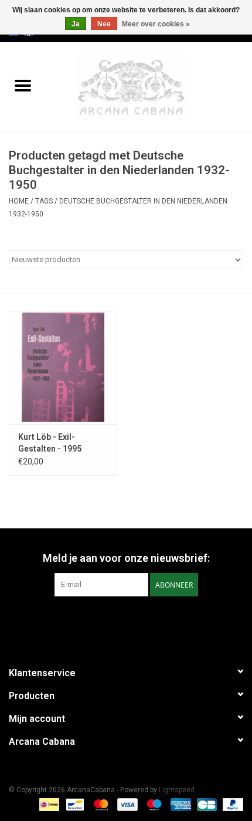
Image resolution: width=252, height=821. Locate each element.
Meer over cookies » (156, 24)
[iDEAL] (48, 804)
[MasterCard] (100, 804)
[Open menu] (23, 85)
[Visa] (126, 804)
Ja (75, 24)
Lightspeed (177, 790)
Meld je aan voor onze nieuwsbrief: (126, 558)
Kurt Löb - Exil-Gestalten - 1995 (49, 442)
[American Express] (179, 804)
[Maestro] (152, 804)
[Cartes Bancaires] (206, 804)
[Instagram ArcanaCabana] (136, 620)
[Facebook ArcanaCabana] (116, 620)
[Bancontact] (74, 804)
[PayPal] (231, 804)
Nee (104, 24)
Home (19, 201)
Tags (44, 201)
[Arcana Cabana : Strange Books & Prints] (149, 86)
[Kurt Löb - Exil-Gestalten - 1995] (63, 368)
